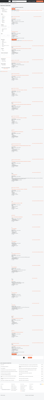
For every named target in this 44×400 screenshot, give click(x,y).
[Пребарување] (12, 1)
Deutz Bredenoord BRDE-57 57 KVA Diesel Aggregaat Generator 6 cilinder (21, 145)
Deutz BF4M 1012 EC (14, 174)
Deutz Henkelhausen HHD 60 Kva (16, 253)
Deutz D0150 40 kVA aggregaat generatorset (17, 332)
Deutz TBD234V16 (14, 241)
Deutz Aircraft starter (14, 292)
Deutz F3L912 (2, 364)
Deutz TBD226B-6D (3, 368)
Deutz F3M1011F (14, 18)
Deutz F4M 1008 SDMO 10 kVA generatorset (17, 131)
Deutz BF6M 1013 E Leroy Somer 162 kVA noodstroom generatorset (20, 345)
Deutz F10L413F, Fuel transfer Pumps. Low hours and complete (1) (20, 75)
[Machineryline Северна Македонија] (4, 1)
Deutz (12, 280)
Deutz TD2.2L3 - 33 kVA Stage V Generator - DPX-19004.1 (19, 117)
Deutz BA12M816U (14, 228)
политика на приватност (24, 40)
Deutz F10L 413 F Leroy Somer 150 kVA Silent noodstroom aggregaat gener (21, 104)
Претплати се (14, 39)
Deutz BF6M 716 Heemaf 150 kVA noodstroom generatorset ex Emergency (21, 161)
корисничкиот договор (30, 40)
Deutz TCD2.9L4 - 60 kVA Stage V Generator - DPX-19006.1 (7, 380)
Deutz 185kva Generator (15, 31)
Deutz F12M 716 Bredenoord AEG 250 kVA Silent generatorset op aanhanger (21, 48)
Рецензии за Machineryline (14, 389)
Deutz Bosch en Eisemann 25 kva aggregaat (17, 318)
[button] (12, 24)
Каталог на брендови (13, 390)
